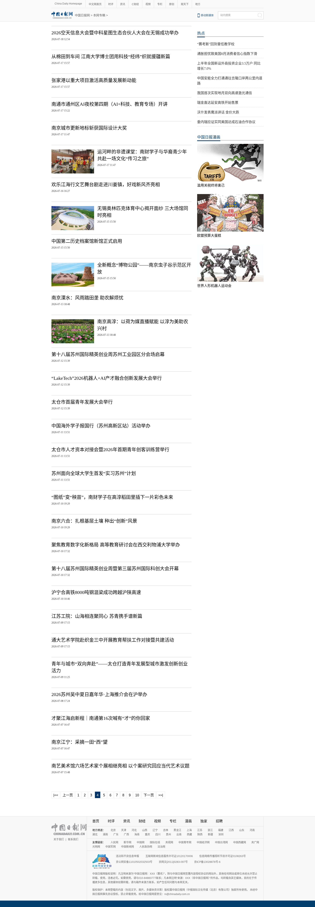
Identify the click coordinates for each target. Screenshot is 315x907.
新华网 (127, 842)
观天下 (185, 4)
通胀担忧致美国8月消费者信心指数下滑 (227, 54)
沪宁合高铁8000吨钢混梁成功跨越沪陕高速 (96, 592)
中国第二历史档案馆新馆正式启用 (86, 241)
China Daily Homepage (68, 3)
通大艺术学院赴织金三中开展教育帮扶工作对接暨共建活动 (112, 640)
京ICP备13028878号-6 (207, 861)
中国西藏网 (239, 842)
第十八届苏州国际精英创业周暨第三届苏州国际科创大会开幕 (115, 568)
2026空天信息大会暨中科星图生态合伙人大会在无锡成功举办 (115, 32)
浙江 (210, 830)
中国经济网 (203, 842)
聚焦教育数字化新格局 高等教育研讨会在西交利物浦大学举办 (115, 544)
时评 (110, 4)
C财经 (135, 4)
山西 (144, 830)
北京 (113, 830)
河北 (134, 830)
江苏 (199, 830)
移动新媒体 (207, 15)
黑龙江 (177, 830)
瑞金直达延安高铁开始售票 (217, 102)
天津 (123, 830)
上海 (189, 830)
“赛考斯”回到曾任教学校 (215, 44)
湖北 (95, 834)
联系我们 (73, 839)
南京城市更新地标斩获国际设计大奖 (89, 128)
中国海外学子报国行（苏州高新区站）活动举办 (100, 425)
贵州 (168, 834)
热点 (201, 33)
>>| (160, 795)
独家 (203, 821)
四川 (157, 834)
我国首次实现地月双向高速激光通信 (224, 93)
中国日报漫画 (208, 137)
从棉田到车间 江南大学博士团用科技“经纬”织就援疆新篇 (110, 56)
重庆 (147, 834)
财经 (142, 821)
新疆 (210, 834)
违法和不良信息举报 (127, 856)
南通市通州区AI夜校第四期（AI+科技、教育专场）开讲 (109, 104)
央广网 (255, 842)
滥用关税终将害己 (211, 185)
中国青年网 (184, 842)
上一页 (68, 795)
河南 (252, 830)
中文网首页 (95, 4)
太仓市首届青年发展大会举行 (82, 402)
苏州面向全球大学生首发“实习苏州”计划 (93, 473)
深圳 (221, 834)
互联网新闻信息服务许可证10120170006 (169, 856)
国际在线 (155, 842)
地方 (197, 4)
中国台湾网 (221, 842)
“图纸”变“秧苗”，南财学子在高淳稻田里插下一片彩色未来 (112, 497)
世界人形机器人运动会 (214, 286)
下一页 (149, 795)
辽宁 (155, 830)
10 (137, 795)
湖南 (105, 834)
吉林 (165, 830)
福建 (220, 830)
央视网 (169, 842)
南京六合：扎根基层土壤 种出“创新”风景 (94, 521)
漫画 (188, 821)
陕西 (199, 834)
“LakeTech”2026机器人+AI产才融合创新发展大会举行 (106, 378)
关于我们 (59, 839)
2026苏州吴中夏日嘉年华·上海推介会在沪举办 (99, 694)
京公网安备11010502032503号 (134, 861)
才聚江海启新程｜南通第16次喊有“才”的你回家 (100, 718)
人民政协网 (145, 846)
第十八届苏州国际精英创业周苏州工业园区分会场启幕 (108, 354)
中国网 (140, 842)
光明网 (96, 846)
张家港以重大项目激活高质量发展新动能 (93, 80)
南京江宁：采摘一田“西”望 (79, 742)
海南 (137, 834)
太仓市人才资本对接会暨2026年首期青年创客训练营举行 (110, 449)
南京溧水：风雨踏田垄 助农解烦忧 (87, 297)
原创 (171, 4)
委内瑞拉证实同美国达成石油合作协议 (226, 122)
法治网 (161, 846)
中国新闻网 (127, 846)
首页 (95, 821)
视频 (148, 4)
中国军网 (110, 846)
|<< (55, 795)
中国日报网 (82, 15)
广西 (126, 834)
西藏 (189, 834)
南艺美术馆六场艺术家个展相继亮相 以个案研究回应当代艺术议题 (120, 765)
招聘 (219, 821)
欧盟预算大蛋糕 (209, 235)
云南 (179, 834)
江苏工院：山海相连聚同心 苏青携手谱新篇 (96, 616)
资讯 (122, 4)
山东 (241, 830)
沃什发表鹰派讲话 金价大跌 (218, 112)
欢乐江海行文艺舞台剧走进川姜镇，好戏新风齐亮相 (105, 184)
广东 (115, 834)
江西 (231, 830)
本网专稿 (99, 15)
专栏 (159, 4)
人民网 (114, 842)
